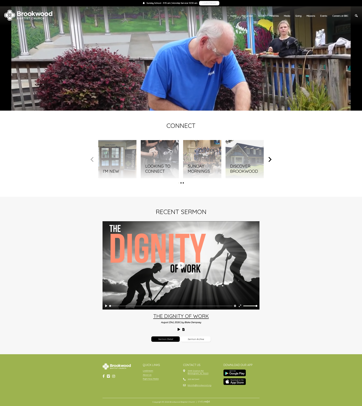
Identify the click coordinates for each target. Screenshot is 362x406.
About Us (147, 374)
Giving (298, 15)
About (261, 15)
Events (323, 15)
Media (287, 15)
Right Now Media (151, 378)
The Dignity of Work (181, 316)
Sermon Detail (165, 339)
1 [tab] (178, 182)
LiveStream (148, 370)
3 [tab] (183, 182)
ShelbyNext (204, 401)
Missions (311, 15)
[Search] (356, 15)
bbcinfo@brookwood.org (199, 385)
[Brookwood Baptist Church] (28, 15)
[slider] (170, 306)
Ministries (274, 15)
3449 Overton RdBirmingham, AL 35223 (198, 372)
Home (233, 15)
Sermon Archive (196, 339)
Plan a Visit (247, 15)
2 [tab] (181, 182)
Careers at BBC (340, 15)
